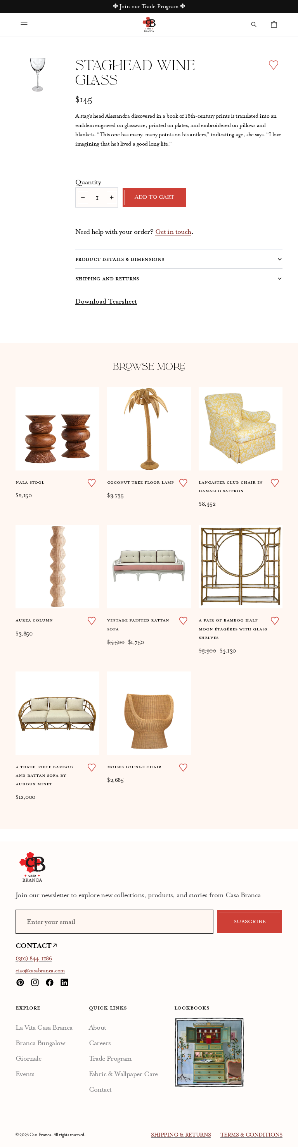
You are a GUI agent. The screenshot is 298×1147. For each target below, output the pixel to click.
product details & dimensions (120, 259)
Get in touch (173, 231)
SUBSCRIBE (250, 921)
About (97, 1027)
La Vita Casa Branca (44, 1027)
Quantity (88, 182)
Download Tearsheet (106, 301)
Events (25, 1074)
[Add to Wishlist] (273, 65)
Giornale (28, 1058)
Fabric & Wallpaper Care (123, 1074)
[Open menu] (24, 24)
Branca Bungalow (40, 1043)
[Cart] (273, 24)
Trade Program (110, 1058)
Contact (100, 1089)
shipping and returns (107, 278)
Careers (100, 1043)
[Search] (253, 24)
